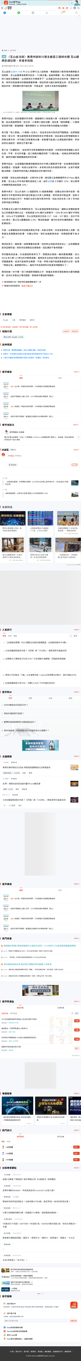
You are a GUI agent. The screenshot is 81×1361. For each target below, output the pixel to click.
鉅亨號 (26, 1351)
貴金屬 (11, 1050)
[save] (61, 13)
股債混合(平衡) (14, 1023)
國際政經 (14, 762)
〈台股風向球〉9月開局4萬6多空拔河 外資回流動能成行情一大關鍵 (68, 556)
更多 (75, 636)
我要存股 (75, 331)
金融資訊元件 (58, 1351)
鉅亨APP (19, 1351)
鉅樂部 (33, 1351)
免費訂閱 (73, 1321)
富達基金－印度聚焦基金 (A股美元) (14, 1028)
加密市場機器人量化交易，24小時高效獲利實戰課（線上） (32, 396)
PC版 (12, 1351)
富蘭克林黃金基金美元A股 (11, 1046)
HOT (12, 386)
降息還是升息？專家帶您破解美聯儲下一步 (22, 281)
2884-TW (16, 71)
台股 (5, 50)
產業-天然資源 (13, 1041)
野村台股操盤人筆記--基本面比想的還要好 (12, 529)
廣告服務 (48, 1351)
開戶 (77, 1048)
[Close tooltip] (74, 18)
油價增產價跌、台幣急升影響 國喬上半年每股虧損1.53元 (26, 493)
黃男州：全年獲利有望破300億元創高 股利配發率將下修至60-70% (28, 354)
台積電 (10, 1153)
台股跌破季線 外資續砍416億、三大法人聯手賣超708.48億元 (40, 529)
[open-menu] (2, 8)
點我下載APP (27, 285)
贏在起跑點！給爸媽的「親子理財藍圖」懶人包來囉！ (21, 327)
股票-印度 (12, 1032)
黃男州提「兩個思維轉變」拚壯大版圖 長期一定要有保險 (24, 350)
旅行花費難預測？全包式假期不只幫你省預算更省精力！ (12, 556)
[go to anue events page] (71, 8)
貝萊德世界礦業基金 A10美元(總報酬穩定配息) (18, 1037)
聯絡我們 (68, 1351)
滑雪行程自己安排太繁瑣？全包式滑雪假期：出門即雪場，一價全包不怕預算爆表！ (40, 556)
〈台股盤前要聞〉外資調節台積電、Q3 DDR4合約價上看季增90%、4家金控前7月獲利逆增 (36, 482)
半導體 (10, 1159)
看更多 (76, 371)
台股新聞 (13, 50)
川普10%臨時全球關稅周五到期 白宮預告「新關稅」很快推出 (26, 357)
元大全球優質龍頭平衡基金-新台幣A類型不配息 (19, 1019)
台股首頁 (66, 331)
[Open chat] (76, 12)
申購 (77, 1021)
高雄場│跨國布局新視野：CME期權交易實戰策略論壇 (33, 406)
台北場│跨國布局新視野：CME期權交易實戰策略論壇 (33, 386)
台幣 (50, 181)
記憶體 (10, 1147)
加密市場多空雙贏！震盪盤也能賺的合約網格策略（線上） (32, 416)
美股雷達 (14, 778)
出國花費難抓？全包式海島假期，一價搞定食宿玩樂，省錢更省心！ (68, 529)
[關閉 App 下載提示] (2, 3)
